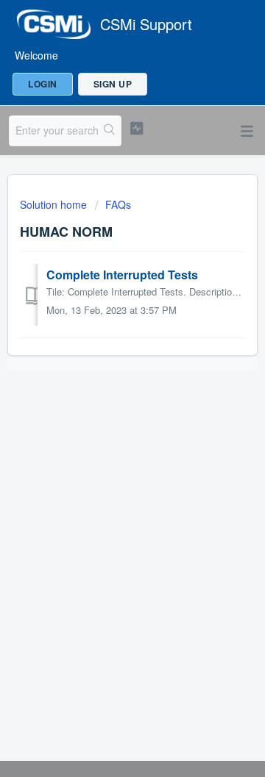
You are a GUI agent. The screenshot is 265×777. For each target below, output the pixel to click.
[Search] (110, 131)
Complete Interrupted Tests (122, 274)
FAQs (118, 204)
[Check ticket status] (136, 128)
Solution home (55, 204)
